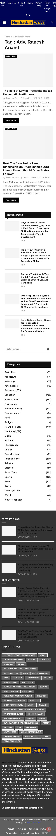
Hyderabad (27, 691)
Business (9, 390)
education (17, 678)
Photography (11, 445)
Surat (46, 737)
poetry (46, 723)
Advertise (12, 3)
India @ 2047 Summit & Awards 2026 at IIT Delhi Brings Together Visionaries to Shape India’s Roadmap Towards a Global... (36, 255)
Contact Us (21, 4)
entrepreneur (33, 678)
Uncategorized (12, 490)
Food (7, 417)
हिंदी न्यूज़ (54, 4)
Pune (19, 727)
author (31, 660)
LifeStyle (9, 431)
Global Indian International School (19, 687)
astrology (10, 381)
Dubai (6, 678)
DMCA (30, 3)
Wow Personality (13, 500)
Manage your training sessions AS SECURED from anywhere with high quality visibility (35, 549)
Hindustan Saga (12, 98)
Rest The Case (10, 732)
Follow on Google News (47, 7)
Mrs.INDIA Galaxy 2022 (13, 718)
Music (8, 436)
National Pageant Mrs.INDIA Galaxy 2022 (21, 723)
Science (9, 468)
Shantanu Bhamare (12, 737)
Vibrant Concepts (12, 741)
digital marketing (40, 673)
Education (10, 395)
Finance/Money (12, 413)
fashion (47, 678)
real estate (31, 727)
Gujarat (43, 687)
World (8, 495)
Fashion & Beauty (13, 408)
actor (43, 655)
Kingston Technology (13, 705)
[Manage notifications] (48, 829)
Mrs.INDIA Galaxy (35, 714)
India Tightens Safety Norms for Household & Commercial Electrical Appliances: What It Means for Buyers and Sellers (36, 326)
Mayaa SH (43, 705)
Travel (8, 486)
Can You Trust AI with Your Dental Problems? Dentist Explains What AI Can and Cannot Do (35, 634)
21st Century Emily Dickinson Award (19, 655)
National (9, 440)
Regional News (10, 56)
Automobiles (11, 386)
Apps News (10, 377)
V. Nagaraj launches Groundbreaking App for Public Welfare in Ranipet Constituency (35, 568)
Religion (9, 463)
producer (8, 727)
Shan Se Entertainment (31, 732)
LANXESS (31, 705)
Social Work (11, 472)
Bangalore (44, 660)
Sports (8, 477)
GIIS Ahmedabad (10, 682)
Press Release (12, 454)
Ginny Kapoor (27, 682)
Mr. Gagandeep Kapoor (13, 714)
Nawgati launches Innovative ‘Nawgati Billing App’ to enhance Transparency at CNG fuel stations (36, 530)
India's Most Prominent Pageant (18, 696)
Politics (8, 449)
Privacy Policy (38, 4)
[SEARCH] (48, 349)
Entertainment (12, 399)
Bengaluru (8, 664)
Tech (7, 481)
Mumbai (42, 718)
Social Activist (32, 737)
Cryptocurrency (11, 673)
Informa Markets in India (14, 700)
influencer (41, 696)
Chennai (21, 664)
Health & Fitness (13, 427)
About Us (2, 4)
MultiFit (30, 718)
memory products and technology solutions (24, 709)
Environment (11, 404)
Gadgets (9, 422)
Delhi (25, 673)
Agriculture (10, 372)
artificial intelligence (13, 660)
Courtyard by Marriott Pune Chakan (20, 669)
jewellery (34, 700)
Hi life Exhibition (11, 691)
